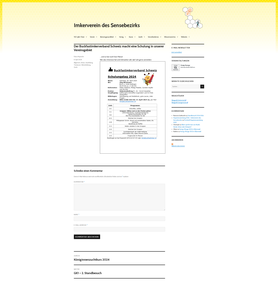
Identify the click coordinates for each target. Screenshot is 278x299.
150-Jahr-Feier (79, 37)
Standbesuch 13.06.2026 (196, 115)
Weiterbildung (85, 65)
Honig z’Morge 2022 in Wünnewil (189, 129)
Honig (121, 37)
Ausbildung (89, 63)
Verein (92, 37)
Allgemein (77, 63)
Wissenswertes (170, 37)
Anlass (83, 63)
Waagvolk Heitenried (178, 100)
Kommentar (79, 182)
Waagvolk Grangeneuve (179, 102)
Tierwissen (77, 65)
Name (76, 214)
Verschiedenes (153, 37)
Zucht (140, 37)
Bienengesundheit (107, 37)
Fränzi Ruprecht (79, 56)
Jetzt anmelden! (177, 52)
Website (184, 37)
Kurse (131, 37)
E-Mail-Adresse (81, 225)
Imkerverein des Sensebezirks (107, 25)
